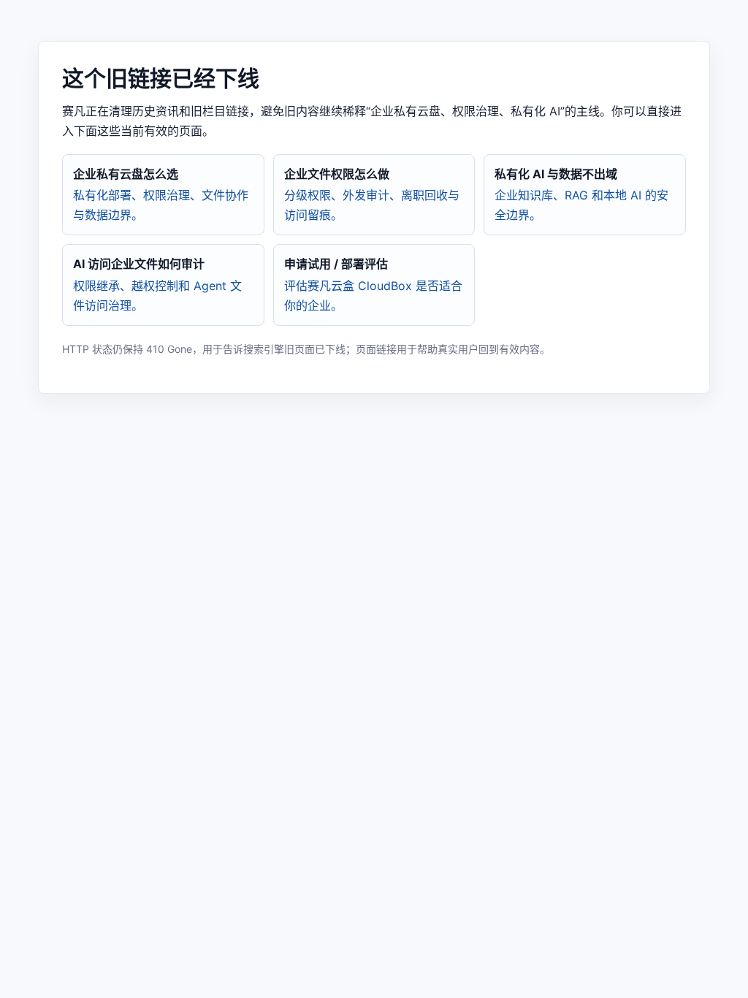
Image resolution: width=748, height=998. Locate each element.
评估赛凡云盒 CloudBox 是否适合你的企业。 (373, 284)
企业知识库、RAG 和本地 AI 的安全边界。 (581, 194)
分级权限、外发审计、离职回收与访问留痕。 (371, 194)
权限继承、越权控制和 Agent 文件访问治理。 (157, 284)
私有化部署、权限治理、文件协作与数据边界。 (160, 194)
